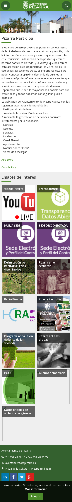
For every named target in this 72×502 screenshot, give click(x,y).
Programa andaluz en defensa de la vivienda (18, 339)
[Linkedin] (5, 479)
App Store (7, 159)
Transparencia (48, 189)
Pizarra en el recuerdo (47, 264)
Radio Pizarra (13, 299)
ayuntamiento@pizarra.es (20, 463)
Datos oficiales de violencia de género (17, 411)
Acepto (35, 496)
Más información (36, 489)
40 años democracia (52, 373)
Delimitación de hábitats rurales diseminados (15, 265)
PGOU (8, 373)
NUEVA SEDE (12, 226)
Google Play (9, 167)
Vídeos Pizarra (13, 189)
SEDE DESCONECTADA (53, 226)
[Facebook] (13, 479)
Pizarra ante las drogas (49, 338)
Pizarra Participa (50, 299)
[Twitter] (21, 479)
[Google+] (30, 479)
